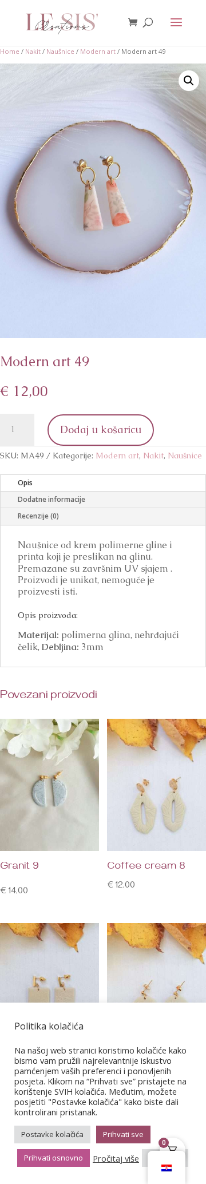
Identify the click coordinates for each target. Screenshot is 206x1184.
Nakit (33, 51)
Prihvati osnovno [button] (53, 1158)
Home (9, 51)
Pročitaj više (116, 1158)
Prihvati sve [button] (123, 1134)
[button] (189, 80)
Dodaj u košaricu (100, 429)
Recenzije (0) (38, 516)
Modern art (98, 51)
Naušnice (60, 51)
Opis (25, 483)
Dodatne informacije (51, 499)
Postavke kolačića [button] (52, 1134)
